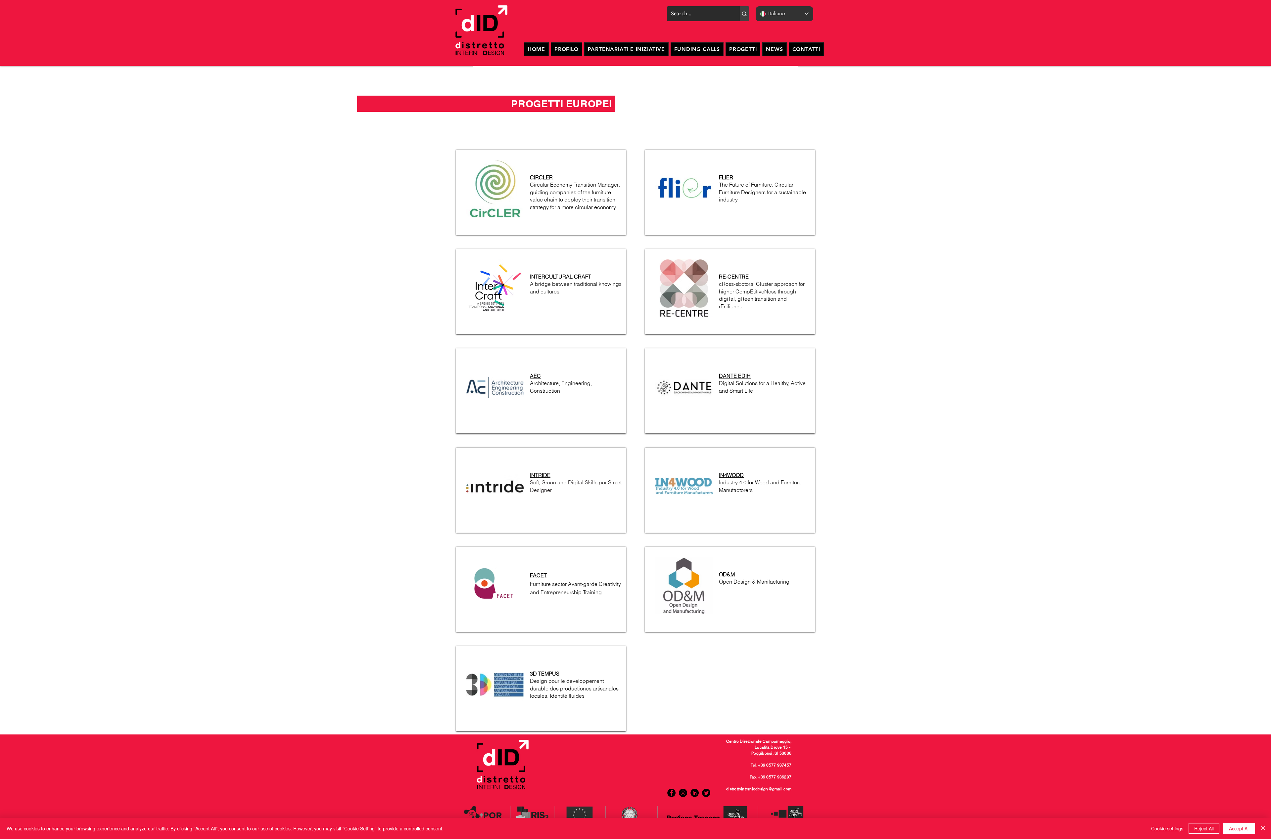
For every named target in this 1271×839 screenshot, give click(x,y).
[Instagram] (683, 793)
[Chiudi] (1263, 828)
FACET (538, 575)
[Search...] (744, 13)
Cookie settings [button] (1167, 828)
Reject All (1204, 828)
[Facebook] (671, 793)
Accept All (1239, 828)
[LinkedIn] (694, 793)
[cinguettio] (706, 793)
